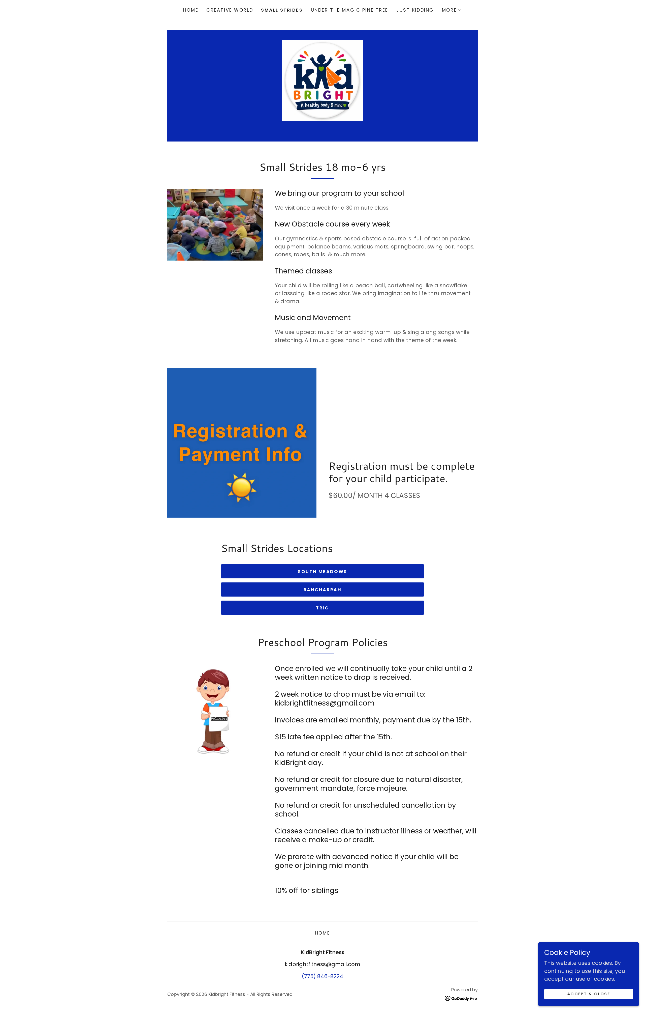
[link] (322, 80)
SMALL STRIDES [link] (282, 10)
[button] (452, 10)
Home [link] (190, 10)
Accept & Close (588, 994)
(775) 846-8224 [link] (322, 976)
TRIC (322, 608)
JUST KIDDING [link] (415, 10)
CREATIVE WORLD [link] (229, 10)
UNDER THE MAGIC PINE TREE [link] (349, 10)
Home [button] (322, 933)
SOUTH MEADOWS (322, 571)
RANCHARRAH (323, 589)
